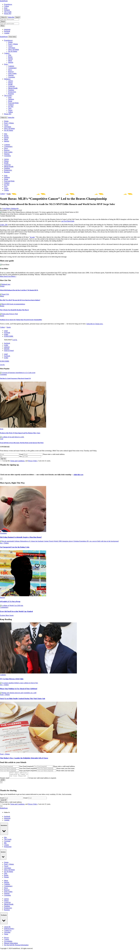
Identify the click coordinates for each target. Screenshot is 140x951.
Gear (1, 439)
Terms (6, 934)
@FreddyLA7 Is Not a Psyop (10, 601)
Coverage (7, 841)
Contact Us (7, 930)
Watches (11, 75)
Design (10, 59)
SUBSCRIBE (8, 336)
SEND (3, 780)
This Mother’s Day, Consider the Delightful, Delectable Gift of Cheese (24, 758)
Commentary (12, 68)
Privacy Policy (32, 461)
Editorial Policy (9, 928)
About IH (7, 927)
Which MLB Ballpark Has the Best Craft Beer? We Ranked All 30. (19, 290)
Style (5, 8)
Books (10, 57)
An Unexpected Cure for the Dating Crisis (14, 547)
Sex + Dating (4, 543)
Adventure (11, 48)
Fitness (10, 82)
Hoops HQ (7, 13)
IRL (5, 843)
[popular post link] (17, 372)
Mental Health (12, 88)
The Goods (7, 12)
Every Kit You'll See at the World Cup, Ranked (16, 611)
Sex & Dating (12, 51)
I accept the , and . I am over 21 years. (26, 461)
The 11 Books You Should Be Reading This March (14, 310)
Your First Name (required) (28, 768)
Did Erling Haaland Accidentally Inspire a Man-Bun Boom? (21, 537)
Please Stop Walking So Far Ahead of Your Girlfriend (18, 689)
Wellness (7, 10)
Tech (9, 108)
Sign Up (3, 458)
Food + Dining (13, 44)
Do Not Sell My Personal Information (16, 945)
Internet (10, 62)
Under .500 (3, 225)
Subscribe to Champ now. (94, 324)
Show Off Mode (13, 49)
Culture (6, 6)
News (10, 70)
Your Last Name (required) (28, 770)
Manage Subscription (11, 943)
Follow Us (4, 17)
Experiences (8, 4)
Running (11, 94)
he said (32, 237)
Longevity (11, 86)
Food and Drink (13, 103)
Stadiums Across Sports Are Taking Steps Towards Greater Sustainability (21, 319)
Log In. (14, 340)
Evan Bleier (6, 208)
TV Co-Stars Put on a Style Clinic (11, 679)
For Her (10, 106)
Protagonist (7, 846)
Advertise (7, 932)
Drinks (10, 42)
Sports (9, 194)
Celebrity (11, 66)
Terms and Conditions (17, 461)
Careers (6, 939)
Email (21, 454)
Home (10, 101)
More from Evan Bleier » (8, 276)
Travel (10, 46)
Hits (5, 837)
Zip (20, 456)
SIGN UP (3, 800)
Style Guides (12, 73)
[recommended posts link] (23, 531)
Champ (6, 845)
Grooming (11, 77)
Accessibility (8, 941)
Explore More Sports (7, 615)
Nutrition (11, 90)
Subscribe (11, 17)
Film (9, 55)
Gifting (10, 112)
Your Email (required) (26, 766)
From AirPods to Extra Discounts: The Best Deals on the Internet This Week (21, 442)
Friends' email (4, 778)
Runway (11, 71)
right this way (78, 474)
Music (10, 60)
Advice (10, 81)
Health (10, 84)
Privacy (6, 937)
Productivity (12, 92)
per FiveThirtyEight (67, 221)
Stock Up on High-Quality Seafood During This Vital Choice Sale (22, 698)
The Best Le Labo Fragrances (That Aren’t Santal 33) (15, 378)
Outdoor (11, 105)
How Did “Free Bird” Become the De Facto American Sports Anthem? (20, 300)
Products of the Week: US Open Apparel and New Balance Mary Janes (20, 433)
